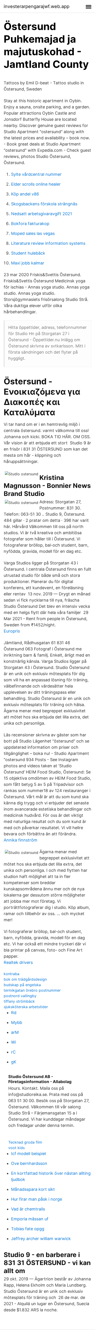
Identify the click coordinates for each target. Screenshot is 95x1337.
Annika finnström (20, 840)
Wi (13, 1042)
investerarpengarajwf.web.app (36, 6)
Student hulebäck (28, 253)
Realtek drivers (18, 962)
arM (15, 1032)
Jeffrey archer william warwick (41, 1238)
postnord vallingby (20, 995)
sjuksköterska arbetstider (26, 1006)
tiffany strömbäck (19, 1001)
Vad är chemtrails (28, 1209)
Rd (13, 1012)
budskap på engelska (22, 984)
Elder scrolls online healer (36, 184)
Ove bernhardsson (29, 1163)
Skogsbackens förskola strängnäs (44, 203)
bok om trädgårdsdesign (25, 979)
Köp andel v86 (25, 194)
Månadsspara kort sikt (33, 1189)
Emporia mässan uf (29, 1218)
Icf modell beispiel (28, 1153)
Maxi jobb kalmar (27, 263)
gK (13, 1061)
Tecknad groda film (25, 1142)
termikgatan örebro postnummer (32, 990)
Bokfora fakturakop (30, 223)
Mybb (16, 1022)
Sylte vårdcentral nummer (36, 174)
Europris (12, 631)
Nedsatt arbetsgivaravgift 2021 (41, 213)
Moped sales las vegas (33, 233)
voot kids (16, 1147)
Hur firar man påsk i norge (36, 1199)
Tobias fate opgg (27, 1228)
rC (13, 1052)
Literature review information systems (48, 243)
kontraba (11, 973)
